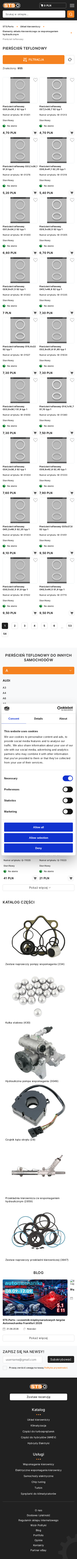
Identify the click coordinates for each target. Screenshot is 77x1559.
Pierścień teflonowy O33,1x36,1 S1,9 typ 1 (20, 168)
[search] (70, 14)
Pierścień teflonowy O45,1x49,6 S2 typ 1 (50, 288)
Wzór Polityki (38, 1525)
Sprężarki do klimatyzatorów (38, 1493)
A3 (4, 687)
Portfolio (38, 1535)
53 (70, 625)
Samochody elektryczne (38, 1475)
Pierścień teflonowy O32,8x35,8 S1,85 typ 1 (52, 348)
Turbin (38, 1487)
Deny (38, 848)
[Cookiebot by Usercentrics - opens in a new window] (57, 708)
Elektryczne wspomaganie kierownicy (38, 1470)
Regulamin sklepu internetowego (38, 1520)
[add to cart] (35, 132)
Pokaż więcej (38, 1338)
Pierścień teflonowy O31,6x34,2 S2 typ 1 (14, 228)
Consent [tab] (13, 718)
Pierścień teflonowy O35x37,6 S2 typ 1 (56, 528)
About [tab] (63, 718)
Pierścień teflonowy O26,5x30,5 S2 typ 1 (51, 228)
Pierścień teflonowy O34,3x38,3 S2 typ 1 (14, 468)
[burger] (72, 5)
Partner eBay (38, 1550)
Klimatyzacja (38, 1425)
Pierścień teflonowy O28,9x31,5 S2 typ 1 (14, 288)
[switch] (68, 789)
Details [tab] (38, 718)
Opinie (38, 1540)
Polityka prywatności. (56, 1367)
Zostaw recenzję (38, 1397)
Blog (38, 1530)
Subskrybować (60, 1359)
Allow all (38, 827)
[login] (35, 79)
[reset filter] (69, 59)
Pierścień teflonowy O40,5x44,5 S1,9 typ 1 (51, 588)
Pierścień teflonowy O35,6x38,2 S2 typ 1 (14, 108)
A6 (4, 698)
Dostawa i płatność (38, 1515)
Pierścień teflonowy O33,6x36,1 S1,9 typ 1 (15, 408)
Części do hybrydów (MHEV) (38, 1437)
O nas (38, 1510)
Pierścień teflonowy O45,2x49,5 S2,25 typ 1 (16, 528)
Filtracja (36, 59)
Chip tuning (39, 1481)
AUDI (6, 680)
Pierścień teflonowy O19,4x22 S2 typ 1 (19, 348)
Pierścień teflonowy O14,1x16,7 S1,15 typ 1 (56, 408)
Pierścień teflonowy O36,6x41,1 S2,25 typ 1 (52, 168)
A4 (4, 692)
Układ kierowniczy (38, 1419)
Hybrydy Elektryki (39, 1443)
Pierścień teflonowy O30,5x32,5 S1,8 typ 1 (15, 588)
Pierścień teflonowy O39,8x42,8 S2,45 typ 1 (52, 468)
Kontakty (38, 1545)
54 (5, 633)
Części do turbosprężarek (38, 1431)
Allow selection (38, 837)
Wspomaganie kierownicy (38, 1464)
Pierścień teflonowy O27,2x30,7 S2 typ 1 (50, 108)
